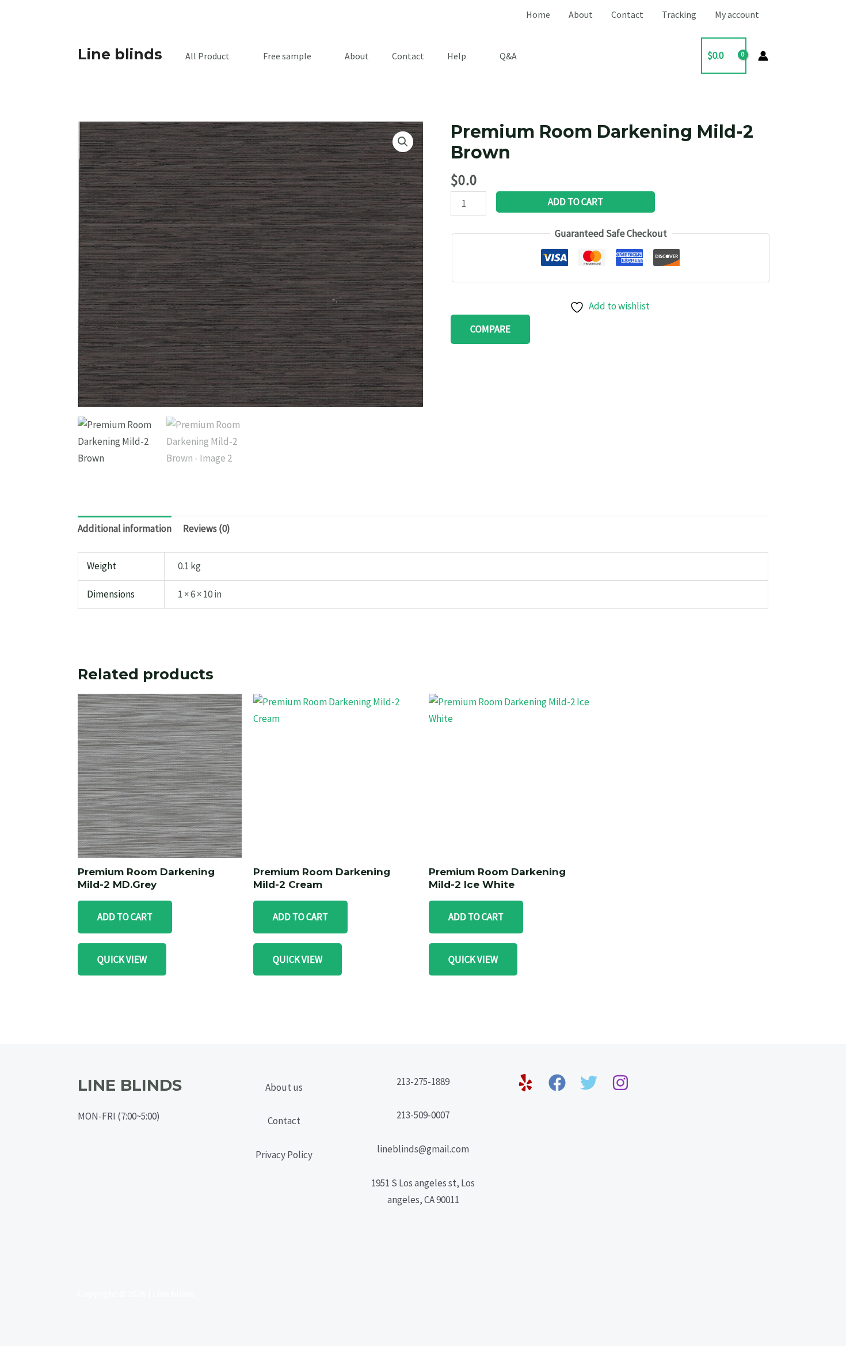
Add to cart (575, 201)
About (581, 14)
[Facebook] (557, 1082)
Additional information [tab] (125, 528)
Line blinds (120, 54)
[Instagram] (620, 1082)
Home (538, 14)
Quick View (122, 959)
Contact (627, 14)
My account (737, 14)
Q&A (508, 56)
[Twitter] (588, 1082)
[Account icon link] (763, 56)
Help (456, 56)
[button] (402, 141)
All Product (207, 56)
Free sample (287, 56)
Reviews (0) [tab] (206, 528)
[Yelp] (525, 1082)
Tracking (679, 14)
